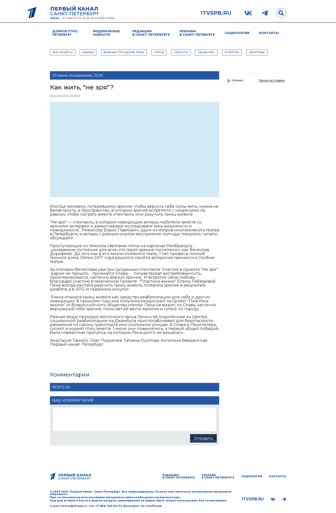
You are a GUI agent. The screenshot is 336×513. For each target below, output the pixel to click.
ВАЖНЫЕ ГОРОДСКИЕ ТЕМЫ (124, 52)
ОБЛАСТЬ (181, 52)
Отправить (203, 438)
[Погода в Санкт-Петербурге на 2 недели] (272, 80)
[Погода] (235, 80)
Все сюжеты (63, 52)
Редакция (151, 32)
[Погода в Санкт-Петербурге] (256, 76)
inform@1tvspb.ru (73, 506)
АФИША (88, 52)
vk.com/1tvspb (151, 506)
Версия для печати (65, 95)
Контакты (269, 33)
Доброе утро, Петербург (65, 32)
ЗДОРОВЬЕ (257, 52)
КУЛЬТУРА (232, 52)
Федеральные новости (106, 32)
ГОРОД (159, 52)
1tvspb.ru (215, 13)
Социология (237, 33)
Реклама (197, 32)
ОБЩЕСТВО (206, 52)
